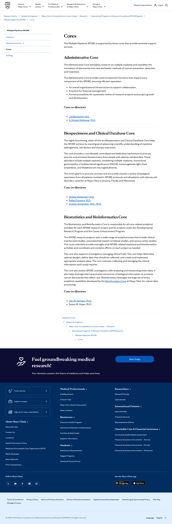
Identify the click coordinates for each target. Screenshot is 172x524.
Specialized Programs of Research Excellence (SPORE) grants (117, 16)
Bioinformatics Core (115, 281)
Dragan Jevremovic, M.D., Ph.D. (85, 203)
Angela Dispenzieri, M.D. (81, 196)
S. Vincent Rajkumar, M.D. (82, 120)
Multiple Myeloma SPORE (15, 19)
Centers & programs (29, 16)
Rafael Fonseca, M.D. (80, 200)
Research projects (13, 43)
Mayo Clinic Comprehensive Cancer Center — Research (64, 16)
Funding (9, 55)
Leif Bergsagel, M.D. (79, 116)
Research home (10, 16)
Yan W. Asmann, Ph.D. (80, 300)
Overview (10, 37)
